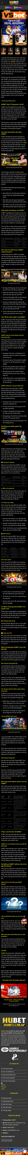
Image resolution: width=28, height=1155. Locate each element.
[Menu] (2, 3)
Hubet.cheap (5, 1031)
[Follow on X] (5, 1140)
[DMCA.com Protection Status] (3, 1086)
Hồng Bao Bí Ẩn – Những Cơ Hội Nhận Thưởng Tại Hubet (14, 1000)
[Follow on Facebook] (2, 1140)
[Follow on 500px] (11, 1140)
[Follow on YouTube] (8, 1140)
